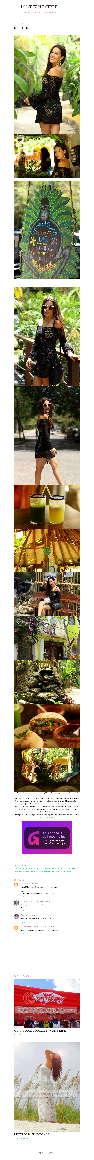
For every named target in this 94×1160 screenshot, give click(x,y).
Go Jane (64, 793)
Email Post (23, 865)
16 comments (23, 1138)
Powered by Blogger (49, 1153)
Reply (23, 897)
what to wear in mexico (64, 871)
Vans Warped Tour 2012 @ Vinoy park (40, 1030)
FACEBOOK (55, 12)
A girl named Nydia (28, 927)
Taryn (23, 915)
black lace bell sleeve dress (27, 868)
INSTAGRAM (33, 12)
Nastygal (25, 793)
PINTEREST (44, 12)
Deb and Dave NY (42, 868)
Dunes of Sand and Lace (31, 1134)
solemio (40, 871)
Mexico (16, 871)
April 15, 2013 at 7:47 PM (42, 901)
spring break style (49, 871)
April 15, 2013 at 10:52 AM (37, 884)
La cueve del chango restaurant (65, 868)
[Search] (78, 6)
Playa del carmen (31, 871)
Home (23, 12)
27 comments (24, 1035)
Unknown (25, 884)
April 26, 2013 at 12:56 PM (45, 927)
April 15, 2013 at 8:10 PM (34, 915)
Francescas (34, 793)
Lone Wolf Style (27, 901)
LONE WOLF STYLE (39, 6)
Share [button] (16, 865)
